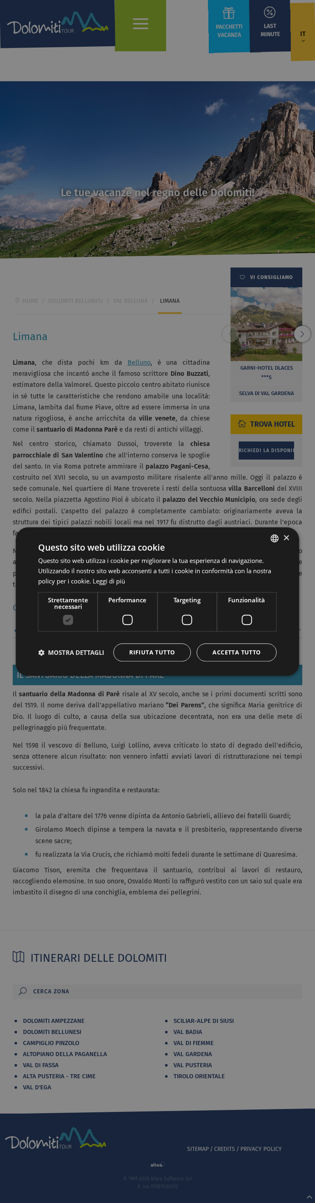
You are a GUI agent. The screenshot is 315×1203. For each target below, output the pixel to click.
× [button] (286, 538)
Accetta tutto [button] (236, 652)
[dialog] (157, 601)
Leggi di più (109, 581)
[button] (71, 652)
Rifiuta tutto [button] (152, 652)
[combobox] (275, 538)
